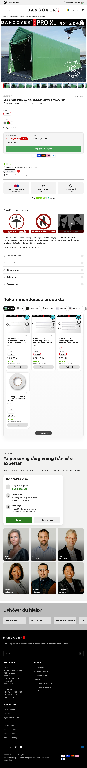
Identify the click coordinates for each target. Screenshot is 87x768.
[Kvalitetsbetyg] (8, 96)
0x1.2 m (11, 354)
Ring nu (19, 520)
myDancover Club (11, 718)
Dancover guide (10, 730)
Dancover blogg (10, 734)
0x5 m (11, 412)
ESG (5, 722)
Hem (5, 16)
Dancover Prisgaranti (43, 684)
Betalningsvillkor (41, 672)
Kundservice (39, 668)
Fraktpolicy (7, 760)
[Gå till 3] (21, 85)
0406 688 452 (43, 191)
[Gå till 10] (73, 85)
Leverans (37, 680)
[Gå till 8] (58, 85)
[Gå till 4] (29, 85)
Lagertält (43, 16)
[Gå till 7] (51, 85)
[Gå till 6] (44, 85)
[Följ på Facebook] (4, 747)
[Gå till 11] (81, 85)
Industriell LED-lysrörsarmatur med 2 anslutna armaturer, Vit (16, 341)
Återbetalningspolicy (26, 758)
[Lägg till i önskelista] (26, 335)
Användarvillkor (43, 758)
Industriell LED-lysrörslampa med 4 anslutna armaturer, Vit (68, 341)
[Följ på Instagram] (10, 747)
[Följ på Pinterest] (15, 747)
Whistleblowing (10, 738)
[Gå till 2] (14, 85)
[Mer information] (27, 175)
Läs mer (71, 191)
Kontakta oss (9, 714)
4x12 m (7, 114)
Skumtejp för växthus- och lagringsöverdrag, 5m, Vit (16, 398)
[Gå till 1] (6, 85)
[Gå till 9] (66, 85)
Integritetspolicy (9, 758)
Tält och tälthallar (31, 16)
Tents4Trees (8, 726)
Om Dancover (9, 710)
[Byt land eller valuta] (68, 10)
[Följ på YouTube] (21, 747)
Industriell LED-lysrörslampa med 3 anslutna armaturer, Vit (42, 341)
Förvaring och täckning (16, 16)
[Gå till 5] (36, 85)
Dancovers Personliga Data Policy (45, 689)
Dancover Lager (40, 676)
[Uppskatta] (18, 171)
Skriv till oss (47, 520)
